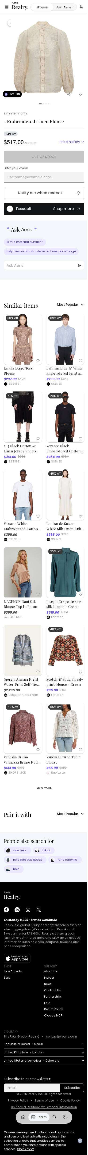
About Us (50, 971)
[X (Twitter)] (38, 909)
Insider (49, 978)
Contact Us (52, 990)
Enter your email (16, 168)
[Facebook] (6, 909)
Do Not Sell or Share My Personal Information (44, 1107)
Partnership (52, 997)
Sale (7, 978)
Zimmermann (15, 113)
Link (21, 1117)
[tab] (62, 7)
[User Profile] (78, 7)
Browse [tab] (41, 7)
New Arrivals (13, 971)
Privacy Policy (18, 1100)
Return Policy (53, 1009)
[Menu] (6, 7)
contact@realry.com (61, 1036)
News (48, 984)
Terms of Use (44, 1100)
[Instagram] (28, 909)
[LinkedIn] (17, 909)
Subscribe (72, 1087)
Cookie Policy (70, 1100)
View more (44, 788)
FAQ (47, 1003)
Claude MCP (53, 1015)
